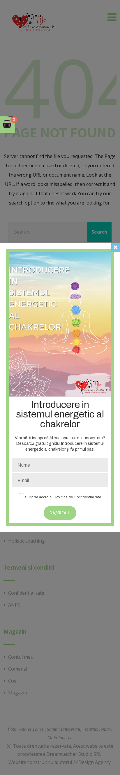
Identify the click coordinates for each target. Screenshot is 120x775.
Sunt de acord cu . (62, 497)
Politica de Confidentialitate (78, 497)
